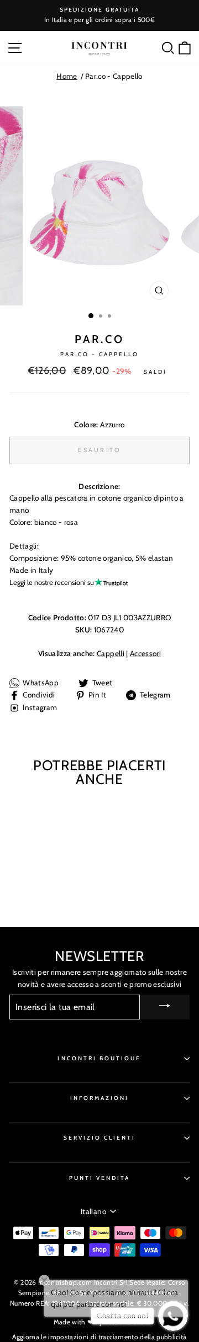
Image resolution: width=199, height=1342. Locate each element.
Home (66, 76)
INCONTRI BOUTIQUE (99, 1058)
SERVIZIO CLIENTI (100, 1137)
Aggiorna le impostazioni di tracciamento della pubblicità (99, 1337)
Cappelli (110, 653)
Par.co (99, 339)
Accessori (145, 653)
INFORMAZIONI (99, 1098)
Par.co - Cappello (114, 76)
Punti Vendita (99, 1178)
